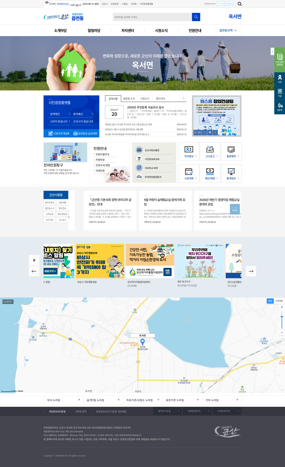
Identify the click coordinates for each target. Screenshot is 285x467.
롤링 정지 (34, 260)
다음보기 (251, 271)
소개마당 (60, 30)
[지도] (270, 301)
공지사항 (113, 98)
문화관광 (114, 3)
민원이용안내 (102, 154)
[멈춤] (210, 132)
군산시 (105, 3)
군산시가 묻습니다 (83, 121)
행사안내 (160, 98)
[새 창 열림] (68, 261)
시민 (279, 82)
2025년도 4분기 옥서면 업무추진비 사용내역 (124, 129)
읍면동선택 (226, 30)
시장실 (124, 3)
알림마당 (94, 30)
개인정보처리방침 (57, 411)
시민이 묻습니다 (58, 121)
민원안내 (195, 30)
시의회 (134, 3)
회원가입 (230, 3)
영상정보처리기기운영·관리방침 (111, 411)
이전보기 (34, 271)
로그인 (221, 3)
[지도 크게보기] (8, 302)
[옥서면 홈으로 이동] (64, 16)
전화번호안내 (210, 3)
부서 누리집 (53, 400)
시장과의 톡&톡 (61, 133)
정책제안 (55, 114)
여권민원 (100, 170)
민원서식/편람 (103, 165)
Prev (204, 132)
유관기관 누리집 (175, 400)
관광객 (279, 110)
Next (215, 132)
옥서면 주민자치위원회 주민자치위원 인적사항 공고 (127, 134)
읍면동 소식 (129, 98)
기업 (279, 96)
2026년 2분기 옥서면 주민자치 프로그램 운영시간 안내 (128, 124)
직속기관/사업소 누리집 (139, 400)
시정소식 (161, 30)
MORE (235, 210)
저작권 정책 (80, 411)
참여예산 (78, 114)
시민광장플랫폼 (146, 3)
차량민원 (100, 160)
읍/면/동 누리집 (95, 400)
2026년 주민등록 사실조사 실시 (156, 112)
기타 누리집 (212, 400)
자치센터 (127, 30)
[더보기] (183, 98)
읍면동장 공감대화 (87, 133)
